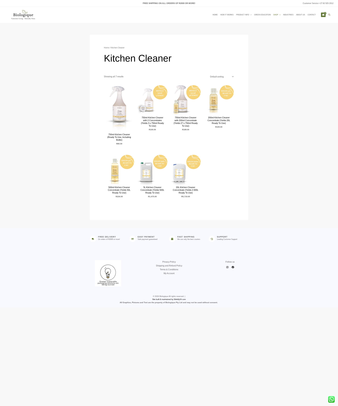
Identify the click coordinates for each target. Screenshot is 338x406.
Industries (288, 15)
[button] (250, 14)
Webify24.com (180, 299)
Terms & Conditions (169, 269)
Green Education (262, 15)
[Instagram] (227, 267)
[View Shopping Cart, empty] (323, 15)
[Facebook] (233, 267)
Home (215, 15)
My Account (169, 273)
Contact (312, 15)
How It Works (227, 15)
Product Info (242, 15)
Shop (275, 15)
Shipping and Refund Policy (169, 266)
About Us (300, 15)
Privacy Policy (169, 262)
